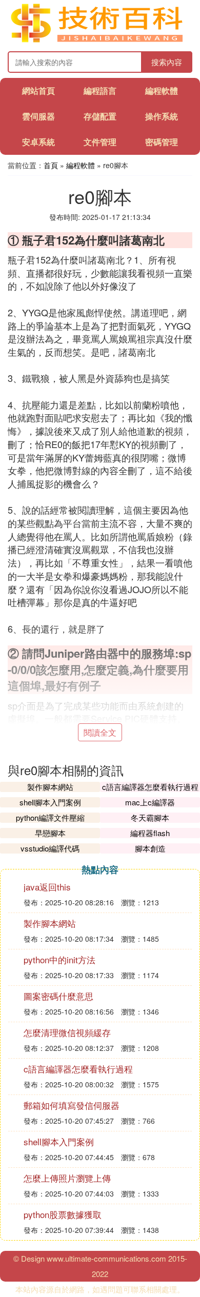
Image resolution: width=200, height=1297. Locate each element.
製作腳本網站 (50, 786)
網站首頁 (38, 90)
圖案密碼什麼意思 (58, 995)
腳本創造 (150, 848)
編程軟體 (161, 90)
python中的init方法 (59, 959)
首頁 (51, 165)
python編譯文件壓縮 (50, 817)
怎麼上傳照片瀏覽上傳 (67, 1177)
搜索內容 (166, 61)
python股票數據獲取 (63, 1214)
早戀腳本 (50, 832)
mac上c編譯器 (150, 802)
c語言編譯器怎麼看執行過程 (150, 786)
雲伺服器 (38, 116)
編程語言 (100, 90)
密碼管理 (161, 142)
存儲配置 (100, 116)
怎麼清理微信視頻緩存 (67, 1032)
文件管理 (100, 142)
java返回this (47, 886)
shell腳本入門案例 (50, 802)
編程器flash (150, 832)
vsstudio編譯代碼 (50, 848)
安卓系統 (38, 142)
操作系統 (161, 116)
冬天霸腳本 (150, 817)
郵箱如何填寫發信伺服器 (71, 1105)
